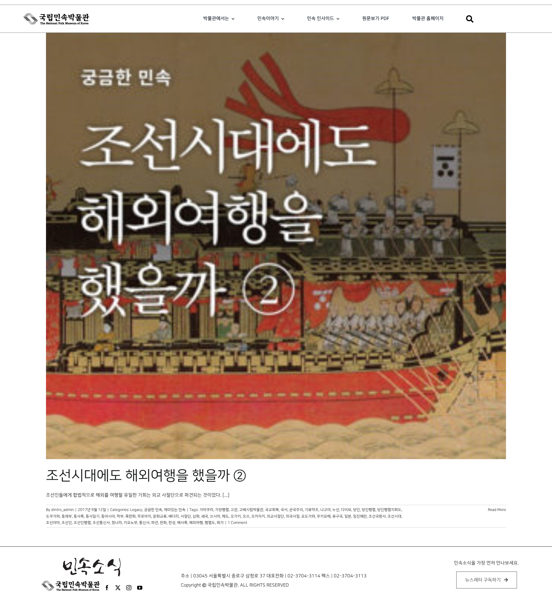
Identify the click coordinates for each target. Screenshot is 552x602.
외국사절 (293, 516)
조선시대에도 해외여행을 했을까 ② (146, 475)
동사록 (79, 516)
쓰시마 (215, 516)
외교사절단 (275, 516)
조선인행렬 (82, 523)
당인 (356, 510)
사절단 (186, 516)
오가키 (236, 516)
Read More (497, 510)
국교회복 (272, 510)
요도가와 (308, 516)
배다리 (173, 516)
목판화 (130, 516)
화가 (220, 523)
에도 (225, 516)
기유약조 (312, 510)
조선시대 (394, 516)
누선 (335, 510)
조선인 (67, 523)
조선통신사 (101, 523)
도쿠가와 (53, 516)
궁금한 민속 (153, 510)
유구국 (337, 516)
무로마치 (144, 516)
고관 (234, 510)
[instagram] (128, 587)
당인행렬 (368, 510)
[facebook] (107, 587)
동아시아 (108, 516)
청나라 (117, 523)
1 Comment (237, 523)
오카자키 (258, 516)
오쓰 (246, 516)
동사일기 (92, 516)
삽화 (196, 516)
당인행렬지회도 (389, 510)
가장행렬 (222, 510)
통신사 (144, 523)
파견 (154, 523)
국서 (284, 510)
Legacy (136, 510)
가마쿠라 (206, 510)
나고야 (325, 510)
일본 (347, 516)
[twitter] (117, 587)
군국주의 (296, 510)
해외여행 (196, 523)
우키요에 (324, 516)
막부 (120, 516)
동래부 (67, 516)
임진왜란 (360, 516)
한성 (171, 523)
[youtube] (139, 587)
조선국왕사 (377, 516)
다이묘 (346, 510)
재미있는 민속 (174, 510)
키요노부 (130, 523)
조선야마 (53, 523)
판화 (163, 523)
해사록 (182, 523)
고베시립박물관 (251, 510)
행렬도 (210, 523)
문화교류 (160, 516)
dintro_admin (62, 510)
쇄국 (204, 516)
